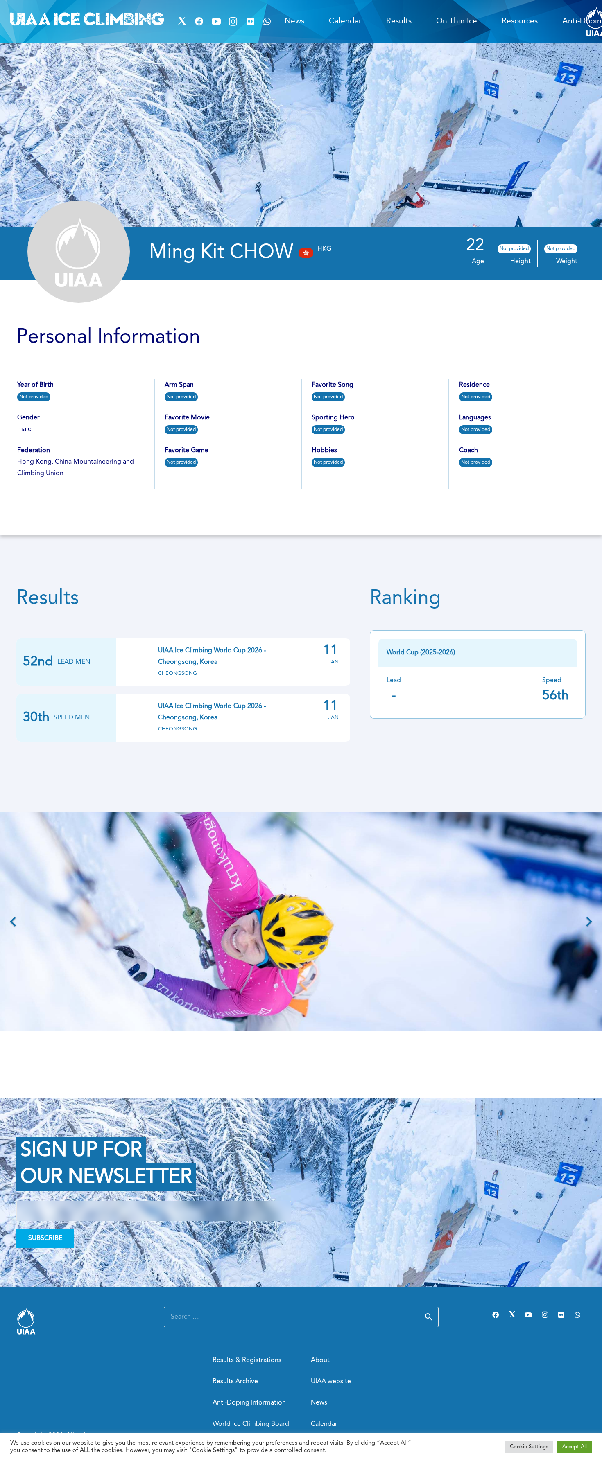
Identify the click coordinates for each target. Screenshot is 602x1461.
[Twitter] (182, 21)
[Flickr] (250, 21)
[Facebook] (199, 21)
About (320, 1360)
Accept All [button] (574, 1447)
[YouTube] (216, 21)
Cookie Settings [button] (529, 1447)
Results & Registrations (247, 1360)
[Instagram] (233, 21)
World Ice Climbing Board (251, 1424)
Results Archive (235, 1381)
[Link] (80, 1321)
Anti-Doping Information (249, 1403)
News (319, 1403)
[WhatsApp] (267, 21)
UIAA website (331, 1381)
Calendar (324, 1424)
